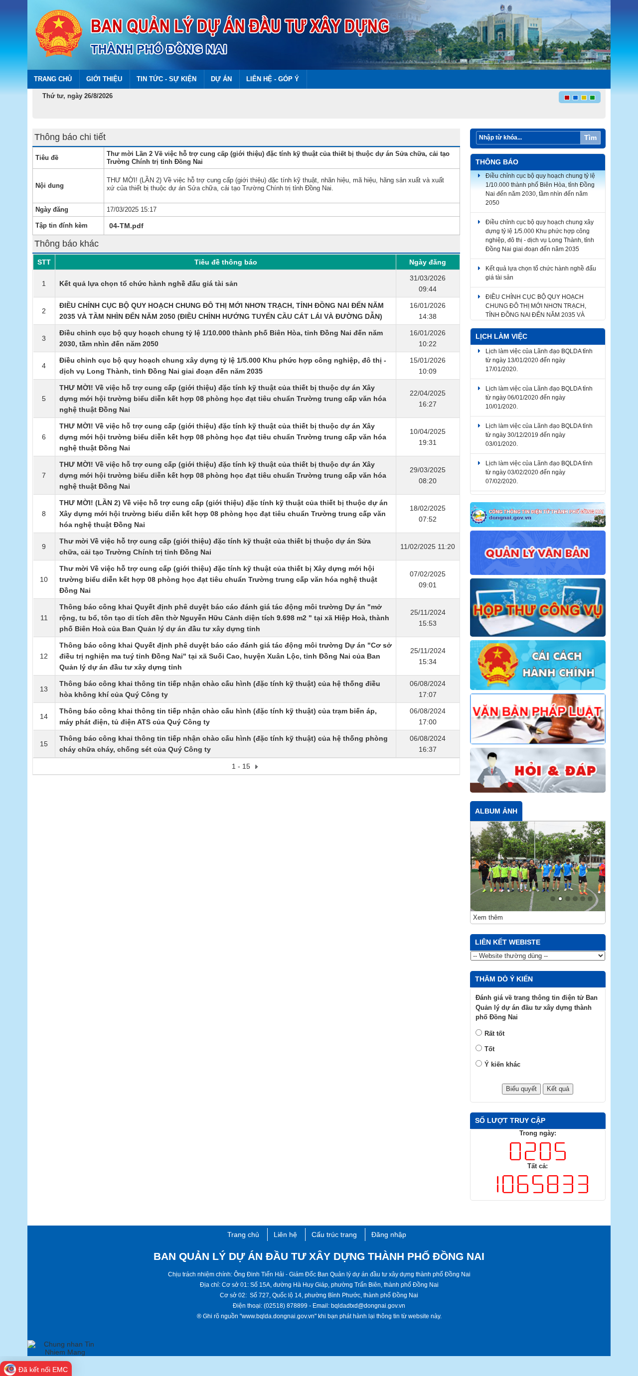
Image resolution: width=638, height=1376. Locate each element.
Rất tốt (494, 1033)
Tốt (489, 1049)
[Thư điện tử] (538, 608)
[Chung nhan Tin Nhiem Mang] (64, 1348)
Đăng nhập (388, 1234)
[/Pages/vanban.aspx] (538, 719)
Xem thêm (488, 917)
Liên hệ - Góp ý (272, 79)
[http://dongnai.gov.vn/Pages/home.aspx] (538, 515)
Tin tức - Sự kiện (166, 79)
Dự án (221, 79)
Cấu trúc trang (334, 1234)
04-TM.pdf (126, 226)
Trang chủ (53, 79)
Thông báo (497, 162)
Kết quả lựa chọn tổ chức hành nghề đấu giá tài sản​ (148, 283)
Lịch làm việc (501, 336)
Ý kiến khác (502, 1064)
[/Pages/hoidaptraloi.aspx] (538, 771)
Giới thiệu (104, 79)
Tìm (590, 137)
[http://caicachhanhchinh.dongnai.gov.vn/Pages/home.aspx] (538, 665)
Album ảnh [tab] (496, 811)
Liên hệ (285, 1234)
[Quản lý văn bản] (538, 553)
